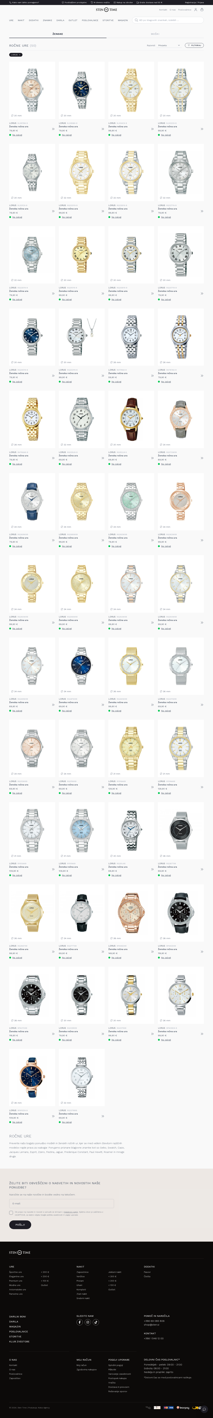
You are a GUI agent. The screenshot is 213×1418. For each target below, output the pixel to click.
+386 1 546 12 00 (154, 1338)
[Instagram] (88, 1322)
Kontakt (163, 9)
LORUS (14, 55)
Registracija (190, 2)
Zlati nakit (82, 1294)
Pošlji (20, 1224)
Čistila (147, 1276)
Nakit (21, 20)
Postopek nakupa (117, 1378)
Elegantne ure (16, 1276)
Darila (60, 20)
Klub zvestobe (19, 1341)
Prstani (80, 1281)
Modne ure (14, 1285)
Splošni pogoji (115, 1365)
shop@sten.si (151, 1324)
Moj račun (82, 1365)
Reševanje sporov (117, 1391)
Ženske (58, 33)
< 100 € (45, 1281)
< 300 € (45, 1272)
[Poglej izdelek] (53, 129)
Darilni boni (17, 1316)
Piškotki (112, 1369)
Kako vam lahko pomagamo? (25, 2)
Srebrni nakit (83, 1298)
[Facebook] (80, 1322)
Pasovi (147, 1272)
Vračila (111, 1382)
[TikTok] (96, 1322)
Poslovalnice (184, 9)
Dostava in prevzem (118, 1387)
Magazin (123, 20)
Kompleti (81, 1289)
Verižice (81, 1276)
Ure (11, 20)
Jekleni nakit (114, 1272)
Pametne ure (16, 1294)
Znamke (47, 20)
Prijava (201, 2)
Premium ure (15, 1281)
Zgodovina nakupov (87, 1369)
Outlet (73, 20)
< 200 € (45, 1276)
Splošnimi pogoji (71, 1212)
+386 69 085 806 (154, 1320)
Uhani (79, 1285)
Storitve (108, 20)
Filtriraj (196, 45)
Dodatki (34, 20)
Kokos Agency (44, 1408)
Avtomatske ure (17, 1289)
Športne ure (15, 1272)
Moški (155, 33)
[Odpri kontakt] (204, 1409)
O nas (173, 9)
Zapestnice (83, 1272)
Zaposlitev (14, 1378)
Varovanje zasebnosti (119, 1374)
